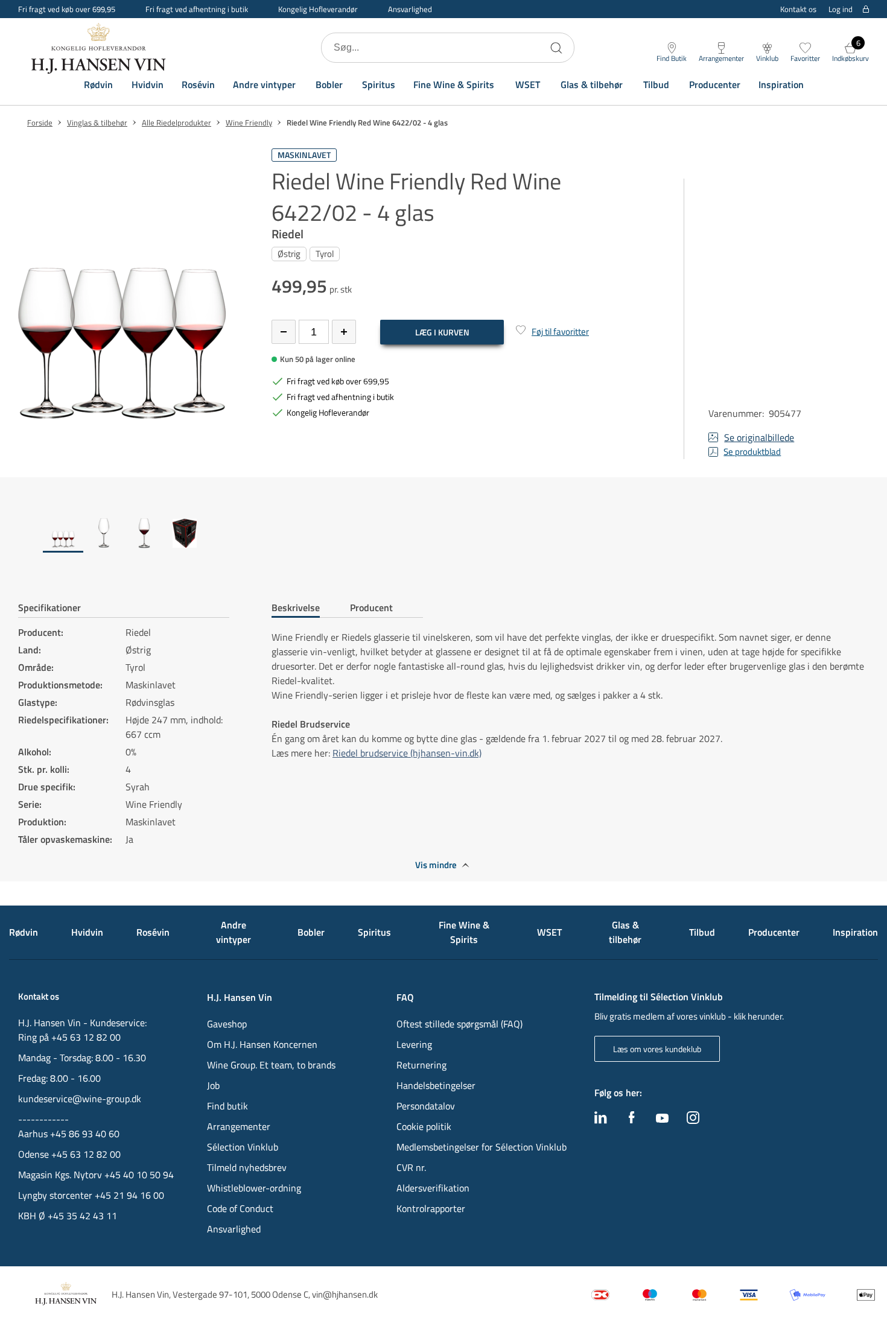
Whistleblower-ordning (254, 1188)
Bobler (329, 84)
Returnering (421, 1065)
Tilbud (656, 84)
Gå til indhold (34, 13)
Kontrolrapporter (430, 1208)
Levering (414, 1044)
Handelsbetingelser (435, 1085)
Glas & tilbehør (592, 84)
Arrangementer (238, 1126)
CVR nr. (411, 1167)
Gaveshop (227, 1024)
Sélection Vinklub (242, 1147)
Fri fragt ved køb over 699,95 (66, 9)
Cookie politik (425, 1126)
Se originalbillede (759, 437)
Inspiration (781, 84)
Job (213, 1085)
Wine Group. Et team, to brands (271, 1065)
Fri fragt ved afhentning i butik (196, 9)
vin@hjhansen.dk (345, 1294)
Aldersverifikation (432, 1188)
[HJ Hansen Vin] (99, 47)
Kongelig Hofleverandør (318, 9)
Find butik (227, 1106)
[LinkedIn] (600, 1120)
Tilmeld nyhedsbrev (247, 1167)
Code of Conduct (240, 1208)
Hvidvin (148, 84)
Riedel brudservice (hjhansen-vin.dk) (407, 753)
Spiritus (378, 84)
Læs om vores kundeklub (657, 1048)
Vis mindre (436, 865)
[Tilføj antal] (344, 332)
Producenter (714, 84)
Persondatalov (425, 1106)
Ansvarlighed (410, 9)
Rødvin (98, 84)
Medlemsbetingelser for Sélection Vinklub (481, 1147)
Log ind (840, 9)
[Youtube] (662, 1119)
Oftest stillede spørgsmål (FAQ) (459, 1024)
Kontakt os (798, 9)
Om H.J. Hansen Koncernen (262, 1044)
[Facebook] (632, 1120)
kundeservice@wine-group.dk (79, 1098)
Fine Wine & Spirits (453, 84)
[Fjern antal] (284, 332)
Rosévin (198, 84)
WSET (527, 84)
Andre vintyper (264, 84)
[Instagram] (693, 1120)
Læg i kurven (442, 332)
